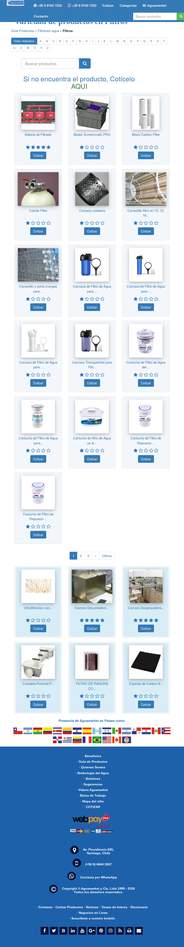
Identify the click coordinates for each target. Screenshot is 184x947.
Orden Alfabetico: (24, 41)
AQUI (79, 86)
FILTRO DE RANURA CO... (92, 686)
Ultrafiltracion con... (38, 607)
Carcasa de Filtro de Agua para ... (92, 288)
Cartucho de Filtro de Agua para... (38, 440)
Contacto (41, 16)
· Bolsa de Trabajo (92, 795)
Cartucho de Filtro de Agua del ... (145, 364)
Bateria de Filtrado (38, 134)
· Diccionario (138, 907)
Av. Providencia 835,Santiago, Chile (98, 851)
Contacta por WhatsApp (98, 877)
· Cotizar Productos (68, 907)
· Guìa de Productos (92, 761)
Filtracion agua (48, 30)
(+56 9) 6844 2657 (98, 864)
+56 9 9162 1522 (83, 5)
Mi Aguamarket (154, 5)
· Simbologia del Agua (92, 773)
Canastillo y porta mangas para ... (38, 288)
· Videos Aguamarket (92, 790)
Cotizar (108, 5)
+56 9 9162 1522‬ (49, 5)
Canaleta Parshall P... (38, 683)
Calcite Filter (38, 210)
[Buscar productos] (85, 63)
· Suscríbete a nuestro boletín (92, 918)
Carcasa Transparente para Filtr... (92, 364)
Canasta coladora (92, 210)
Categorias (128, 5)
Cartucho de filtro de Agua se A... (92, 440)
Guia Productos (22, 30)
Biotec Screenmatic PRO (92, 134)
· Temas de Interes (113, 907)
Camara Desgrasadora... (146, 607)
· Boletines (92, 778)
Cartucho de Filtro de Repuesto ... (146, 440)
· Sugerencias (92, 784)
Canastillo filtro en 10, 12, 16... (145, 212)
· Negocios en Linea (92, 912)
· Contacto (44, 907)
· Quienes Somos (92, 767)
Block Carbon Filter (146, 134)
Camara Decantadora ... (92, 607)
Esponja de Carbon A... (146, 683)
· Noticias (91, 907)
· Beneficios (92, 756)
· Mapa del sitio (92, 801)
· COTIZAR (92, 807)
